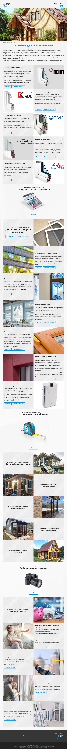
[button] (45, 472)
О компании (6, 736)
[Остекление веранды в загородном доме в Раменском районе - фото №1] (18, 529)
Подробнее (7, 86)
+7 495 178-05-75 (59, 3)
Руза (4, 0)
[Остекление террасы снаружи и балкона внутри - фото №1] (49, 551)
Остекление (27, 5)
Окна (34, 5)
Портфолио (33, 592)
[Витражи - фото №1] (49, 286)
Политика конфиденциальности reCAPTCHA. (33, 745)
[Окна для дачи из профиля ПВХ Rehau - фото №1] (49, 77)
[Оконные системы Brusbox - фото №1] (18, 148)
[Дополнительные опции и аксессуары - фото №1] (49, 232)
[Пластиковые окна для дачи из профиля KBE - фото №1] (18, 101)
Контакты (33, 736)
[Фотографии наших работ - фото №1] (49, 463)
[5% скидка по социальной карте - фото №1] (18, 688)
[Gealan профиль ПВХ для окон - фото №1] (49, 124)
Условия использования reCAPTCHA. (34, 744)
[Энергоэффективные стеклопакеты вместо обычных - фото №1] (18, 636)
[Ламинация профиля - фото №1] (49, 340)
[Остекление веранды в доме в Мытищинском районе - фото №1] (18, 485)
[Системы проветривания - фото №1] (49, 395)
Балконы (41, 5)
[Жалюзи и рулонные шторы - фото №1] (18, 313)
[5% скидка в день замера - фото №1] (49, 662)
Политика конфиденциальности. (38, 742)
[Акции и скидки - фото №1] (49, 610)
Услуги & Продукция (23, 736)
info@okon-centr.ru (59, 738)
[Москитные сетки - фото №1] (18, 259)
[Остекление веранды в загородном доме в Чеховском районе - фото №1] (49, 507)
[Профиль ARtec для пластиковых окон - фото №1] (49, 172)
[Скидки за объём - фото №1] (49, 714)
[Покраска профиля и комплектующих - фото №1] (18, 367)
